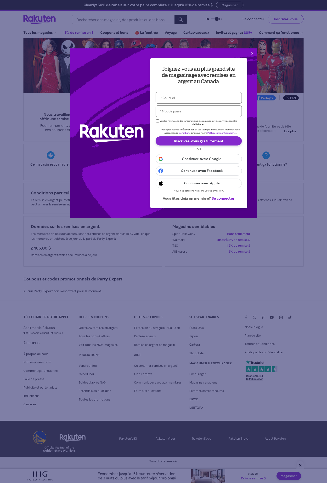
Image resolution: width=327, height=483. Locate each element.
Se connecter (223, 198)
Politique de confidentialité (221, 132)
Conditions (185, 132)
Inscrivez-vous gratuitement (199, 141)
